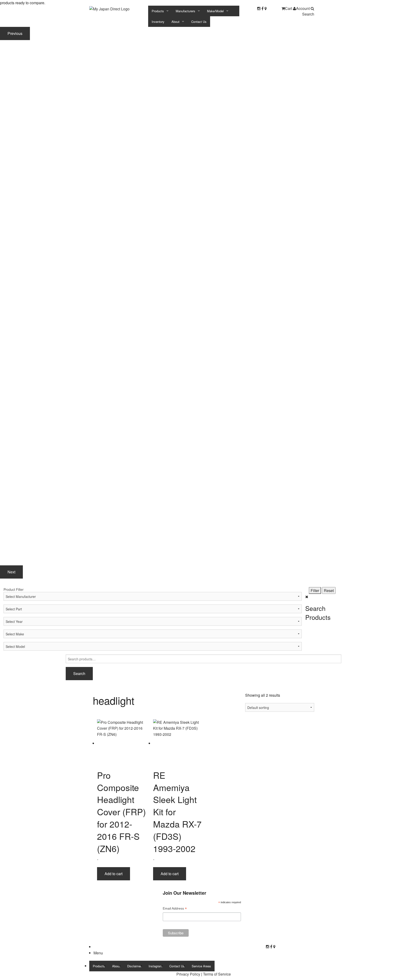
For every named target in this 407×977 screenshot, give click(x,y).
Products (158, 11)
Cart (288, 8)
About (175, 21)
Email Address (175, 909)
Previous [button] (15, 33)
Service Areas (201, 966)
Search (308, 14)
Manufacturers (185, 11)
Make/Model (215, 11)
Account (303, 8)
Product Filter (14, 589)
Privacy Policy (188, 974)
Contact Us (199, 21)
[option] (203, 108)
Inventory (158, 21)
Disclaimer (134, 966)
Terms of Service (217, 974)
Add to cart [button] (113, 873)
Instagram (155, 966)
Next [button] (11, 572)
